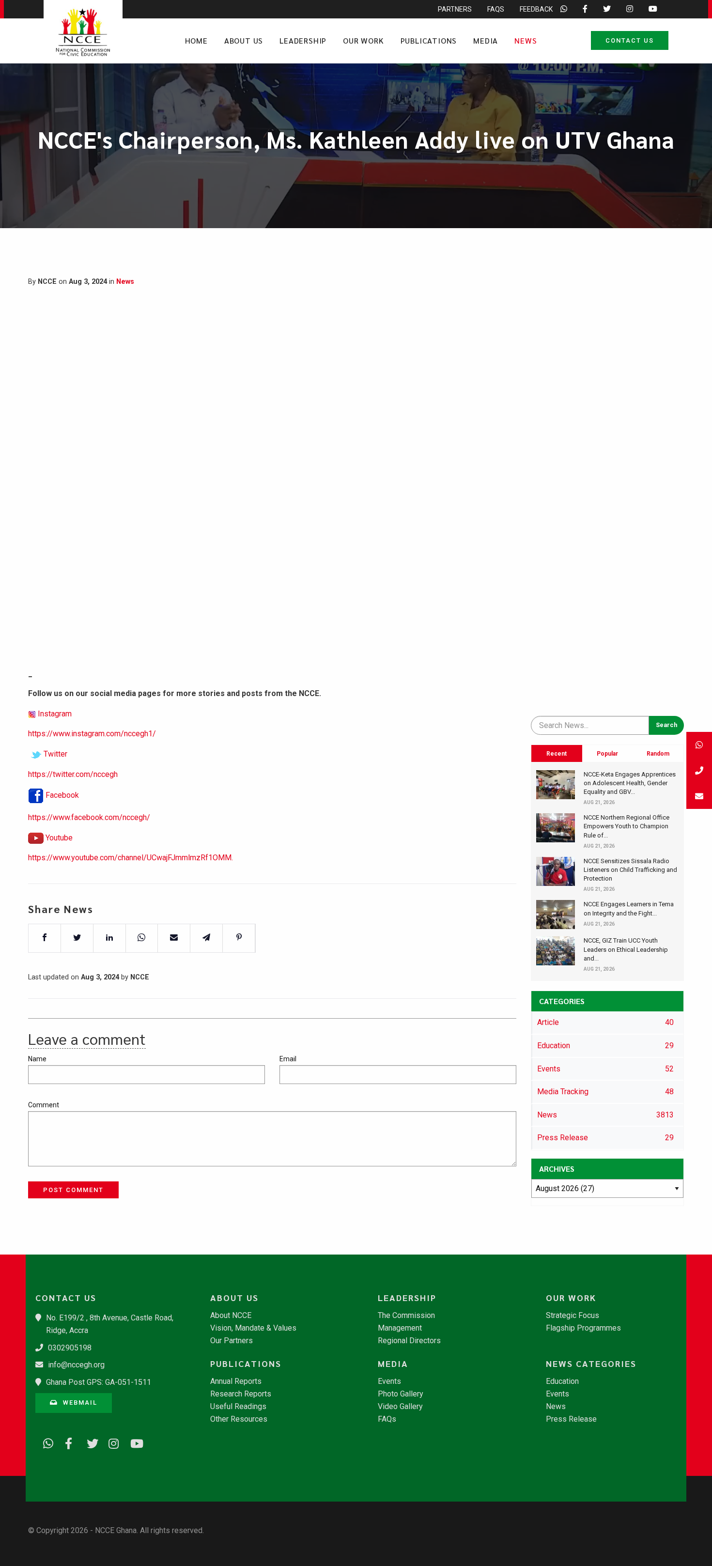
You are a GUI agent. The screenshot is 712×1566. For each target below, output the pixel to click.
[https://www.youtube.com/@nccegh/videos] (132, 1442)
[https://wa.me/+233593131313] (45, 1442)
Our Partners (231, 1341)
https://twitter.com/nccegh (73, 774)
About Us (243, 40)
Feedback (536, 9)
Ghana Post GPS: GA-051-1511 (98, 1382)
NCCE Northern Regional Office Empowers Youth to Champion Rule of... (626, 826)
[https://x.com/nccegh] (88, 1442)
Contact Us (629, 40)
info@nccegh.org (76, 1364)
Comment (43, 1105)
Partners (455, 9)
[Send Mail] (699, 796)
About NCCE (230, 1315)
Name (37, 1059)
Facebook (62, 795)
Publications (429, 40)
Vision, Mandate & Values (253, 1328)
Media (485, 40)
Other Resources (238, 1419)
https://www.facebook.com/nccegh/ (89, 817)
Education (562, 1381)
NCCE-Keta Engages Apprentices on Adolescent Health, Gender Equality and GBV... (630, 783)
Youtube (59, 837)
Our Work (363, 40)
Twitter (55, 754)
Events (389, 1381)
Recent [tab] (556, 753)
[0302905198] (699, 770)
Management (400, 1328)
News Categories (591, 1363)
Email (287, 1059)
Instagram (55, 713)
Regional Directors (409, 1341)
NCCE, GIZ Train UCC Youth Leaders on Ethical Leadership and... (626, 949)
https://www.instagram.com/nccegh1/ (92, 733)
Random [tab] (658, 753)
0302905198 (70, 1347)
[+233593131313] (699, 745)
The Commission (406, 1315)
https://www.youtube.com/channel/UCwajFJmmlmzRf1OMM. (130, 857)
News (525, 40)
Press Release (571, 1419)
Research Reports (240, 1394)
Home (196, 40)
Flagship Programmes (583, 1328)
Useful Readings (238, 1407)
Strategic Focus (572, 1315)
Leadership (302, 40)
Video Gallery (400, 1407)
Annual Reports (236, 1381)
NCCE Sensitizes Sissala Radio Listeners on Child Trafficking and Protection (630, 869)
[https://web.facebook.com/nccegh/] (67, 1442)
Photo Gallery (400, 1394)
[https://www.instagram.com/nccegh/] (110, 1442)
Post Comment (73, 1190)
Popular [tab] (607, 753)
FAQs (495, 9)
